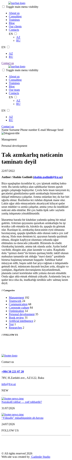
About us (14, 13)
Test (11, 324)
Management (16, 297)
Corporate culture (19, 307)
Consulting (15, 16)
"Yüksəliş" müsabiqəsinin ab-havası (22, 417)
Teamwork (15, 300)
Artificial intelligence (21, 320)
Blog (12, 23)
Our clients (15, 26)
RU (18, 40)
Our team (14, 89)
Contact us (7, 63)
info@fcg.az (8, 384)
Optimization (16, 310)
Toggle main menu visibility (22, 6)
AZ (18, 37)
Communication (18, 304)
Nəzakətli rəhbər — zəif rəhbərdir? (21, 401)
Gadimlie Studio (40, 456)
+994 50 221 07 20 (12, 371)
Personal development (22, 314)
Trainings (14, 19)
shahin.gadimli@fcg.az (48, 177)
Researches (15, 327)
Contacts (14, 29)
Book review (16, 317)
